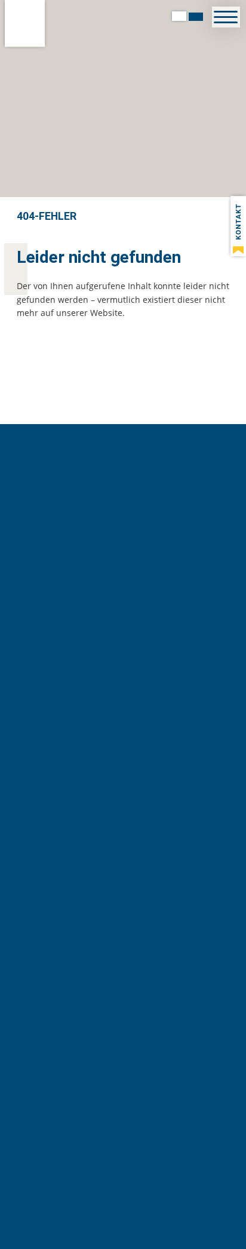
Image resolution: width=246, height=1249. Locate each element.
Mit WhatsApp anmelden (123, 699)
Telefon (58, 869)
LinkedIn (131, 869)
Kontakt (83, 869)
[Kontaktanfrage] (238, 226)
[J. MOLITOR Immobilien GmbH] (25, 23)
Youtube (180, 869)
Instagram (155, 869)
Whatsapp (107, 869)
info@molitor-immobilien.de (134, 994)
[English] (196, 16)
